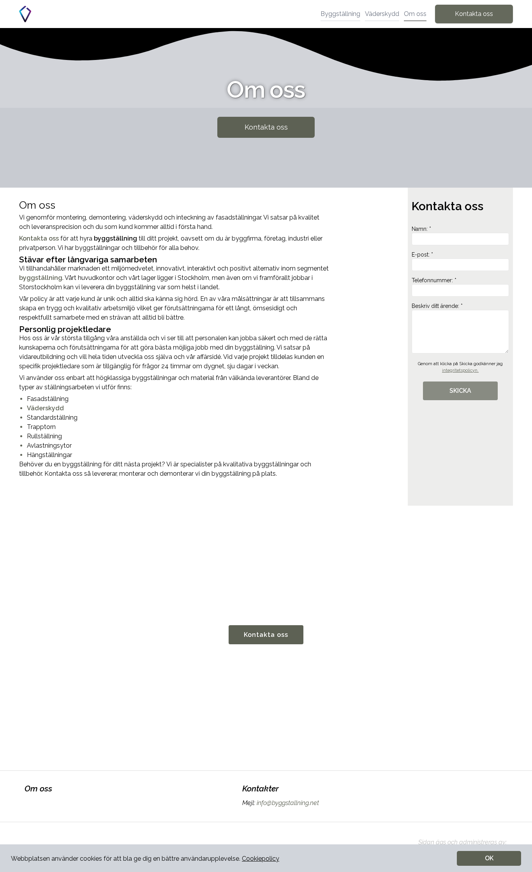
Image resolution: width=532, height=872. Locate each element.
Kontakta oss (474, 14)
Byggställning (340, 14)
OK (489, 858)
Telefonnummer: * (434, 280)
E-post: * (422, 254)
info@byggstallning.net (288, 803)
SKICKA (460, 390)
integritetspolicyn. (460, 370)
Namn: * (421, 229)
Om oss (415, 14)
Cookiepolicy (260, 858)
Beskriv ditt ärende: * (437, 306)
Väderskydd (382, 14)
